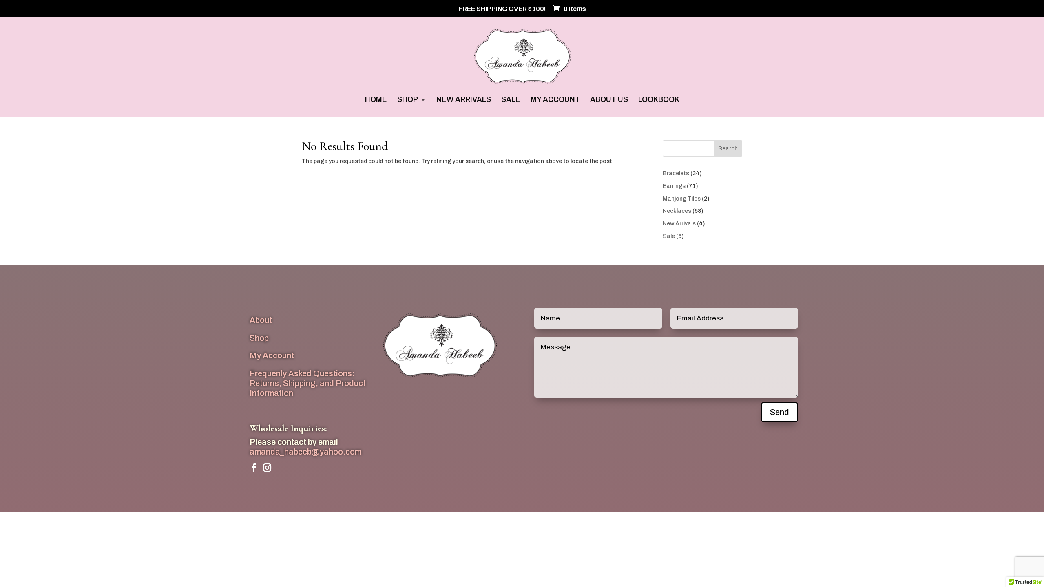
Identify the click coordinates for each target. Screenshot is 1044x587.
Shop (259, 337)
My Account (272, 355)
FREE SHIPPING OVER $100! (502, 9)
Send (779, 412)
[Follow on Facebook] (254, 467)
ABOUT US (609, 100)
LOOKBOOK (658, 100)
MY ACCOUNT (555, 100)
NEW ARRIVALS (463, 100)
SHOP (407, 100)
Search (728, 149)
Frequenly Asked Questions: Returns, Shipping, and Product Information (308, 383)
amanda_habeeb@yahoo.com (305, 451)
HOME (376, 100)
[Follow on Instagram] (267, 467)
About (261, 320)
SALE (510, 100)
